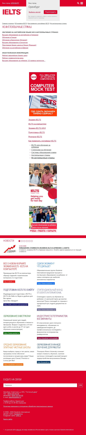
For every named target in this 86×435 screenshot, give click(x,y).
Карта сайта (7, 419)
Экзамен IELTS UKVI (37, 128)
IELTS (12, 12)
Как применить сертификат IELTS (38, 23)
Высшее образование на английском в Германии (20, 35)
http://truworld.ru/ (44, 362)
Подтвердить (50, 12)
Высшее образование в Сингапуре (15, 42)
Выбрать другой (34, 12)
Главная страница (8, 23)
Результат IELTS (35, 137)
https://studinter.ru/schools (13, 364)
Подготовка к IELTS (36, 132)
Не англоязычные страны (58, 23)
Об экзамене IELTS (21, 23)
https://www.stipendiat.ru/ (46, 310)
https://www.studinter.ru (46, 283)
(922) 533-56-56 (13, 394)
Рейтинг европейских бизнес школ (14, 55)
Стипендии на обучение (41, 150)
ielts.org (18, 430)
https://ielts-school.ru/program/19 (15, 305)
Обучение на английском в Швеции (15, 48)
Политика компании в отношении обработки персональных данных (28, 406)
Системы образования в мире (43, 152)
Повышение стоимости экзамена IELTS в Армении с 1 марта (44, 248)
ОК (80, 385)
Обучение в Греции (9, 37)
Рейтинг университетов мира (12, 58)
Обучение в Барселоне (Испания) (14, 40)
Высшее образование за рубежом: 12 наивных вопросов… (23, 60)
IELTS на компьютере (37, 124)
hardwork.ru (18, 414)
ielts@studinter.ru (15, 397)
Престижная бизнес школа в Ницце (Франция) (19, 45)
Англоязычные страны (40, 155)
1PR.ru (18, 415)
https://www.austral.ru (11, 333)
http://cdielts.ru (9, 282)
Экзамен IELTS (34, 120)
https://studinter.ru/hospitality (48, 338)
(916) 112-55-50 (17, 395)
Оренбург (15, 3)
